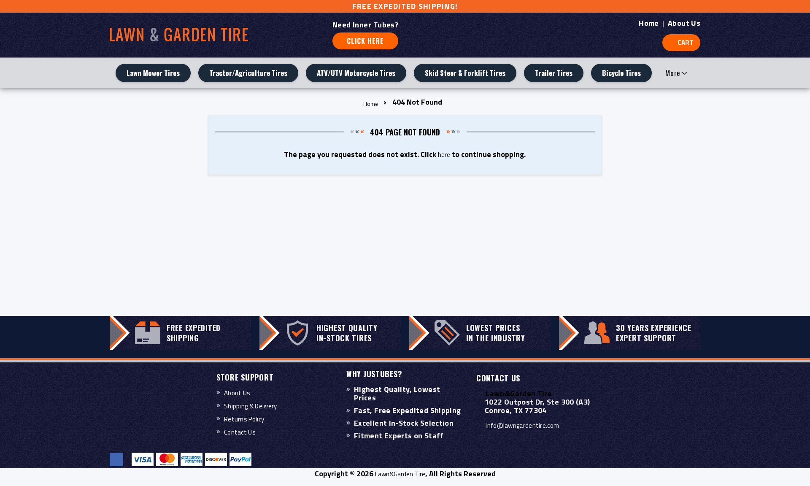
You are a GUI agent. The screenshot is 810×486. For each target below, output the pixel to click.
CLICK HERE (365, 41)
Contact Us (240, 432)
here (444, 154)
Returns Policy (244, 419)
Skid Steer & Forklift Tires (465, 73)
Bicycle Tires (621, 73)
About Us (684, 23)
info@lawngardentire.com (522, 425)
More (672, 73)
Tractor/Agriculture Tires (248, 73)
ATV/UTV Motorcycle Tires (356, 73)
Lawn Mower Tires (153, 73)
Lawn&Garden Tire (400, 474)
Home (649, 23)
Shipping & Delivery (250, 406)
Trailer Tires (553, 73)
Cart (686, 42)
